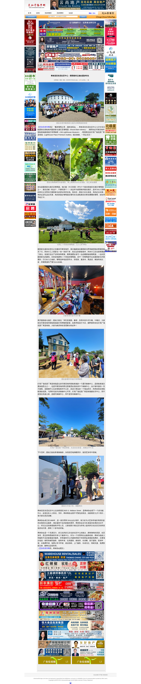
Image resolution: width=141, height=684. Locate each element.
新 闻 (38, 13)
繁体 (94, 13)
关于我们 (100, 675)
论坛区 (71, 13)
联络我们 (105, 675)
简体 (90, 13)
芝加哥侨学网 (44, 127)
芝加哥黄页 (48, 13)
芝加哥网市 (60, 13)
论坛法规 (95, 675)
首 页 (29, 13)
